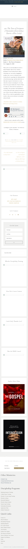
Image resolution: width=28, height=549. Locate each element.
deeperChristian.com (6, 482)
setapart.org (4, 479)
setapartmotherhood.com (7, 480)
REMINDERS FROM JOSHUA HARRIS (12, 122)
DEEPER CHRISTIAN (14, 203)
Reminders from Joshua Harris (15, 60)
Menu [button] (15, 6)
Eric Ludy (10, 58)
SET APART (14, 199)
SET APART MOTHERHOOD (14, 201)
